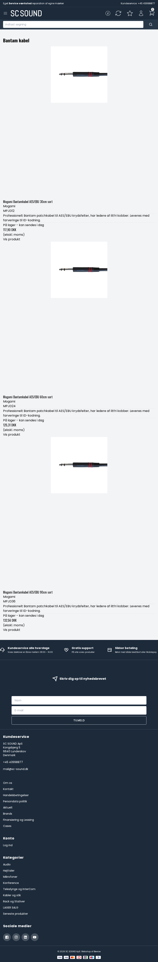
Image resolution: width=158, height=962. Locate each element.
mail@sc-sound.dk (15, 769)
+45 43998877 (13, 762)
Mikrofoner (10, 877)
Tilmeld (79, 720)
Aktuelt (8, 807)
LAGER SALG (10, 907)
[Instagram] (16, 937)
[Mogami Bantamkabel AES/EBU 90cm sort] (79, 513)
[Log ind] (141, 13)
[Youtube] (35, 937)
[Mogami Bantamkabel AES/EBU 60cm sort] (79, 317)
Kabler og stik (12, 895)
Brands (7, 814)
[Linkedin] (25, 937)
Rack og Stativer (14, 901)
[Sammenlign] (118, 13)
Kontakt (8, 789)
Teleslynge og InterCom (19, 889)
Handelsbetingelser (16, 795)
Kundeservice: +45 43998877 (138, 3)
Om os (7, 783)
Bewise (97, 951)
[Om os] (108, 13)
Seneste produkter (15, 914)
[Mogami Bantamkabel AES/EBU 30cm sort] (79, 122)
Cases (7, 826)
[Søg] (150, 24)
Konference (11, 883)
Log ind (8, 845)
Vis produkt (11, 239)
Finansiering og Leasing (18, 820)
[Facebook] (7, 937)
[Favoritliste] (129, 13)
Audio (7, 864)
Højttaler (8, 871)
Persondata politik (15, 801)
